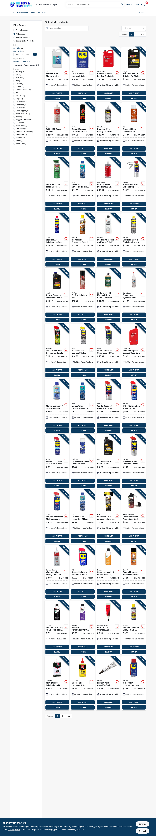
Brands (33, 12)
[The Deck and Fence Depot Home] (21, 4)
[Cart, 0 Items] (145, 4)
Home (12, 12)
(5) (20, 78)
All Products (20, 34)
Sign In (129, 4)
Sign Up (139, 4)
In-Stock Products (22, 37)
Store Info (142, 12)
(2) (21, 102)
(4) (20, 87)
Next (142, 34)
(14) (20, 72)
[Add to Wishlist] (66, 73)
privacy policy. (14, 829)
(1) (23, 114)
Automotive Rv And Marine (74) (27, 65)
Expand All (26, 61)
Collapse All (17, 61)
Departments (22, 12)
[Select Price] (35, 54)
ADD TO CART (57, 93)
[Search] (122, 4)
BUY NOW (57, 98)
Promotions (42, 12)
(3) (20, 96)
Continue (142, 824)
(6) (18, 75)
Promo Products (22, 30)
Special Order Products (25, 41)
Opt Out (142, 831)
